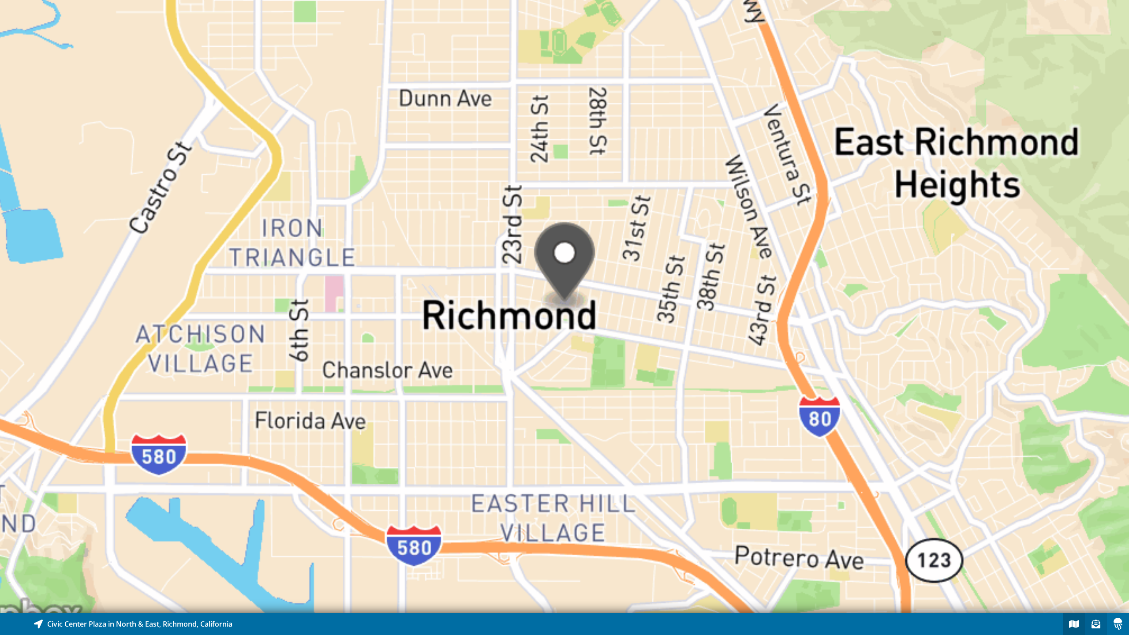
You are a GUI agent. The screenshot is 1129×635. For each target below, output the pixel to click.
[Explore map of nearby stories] (564, 306)
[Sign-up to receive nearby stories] (1096, 624)
